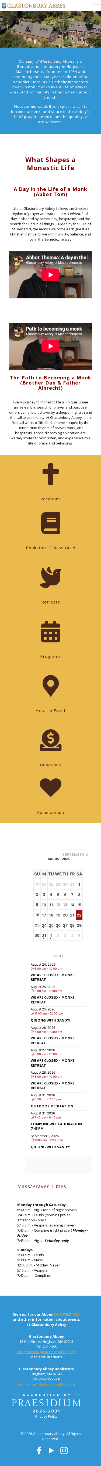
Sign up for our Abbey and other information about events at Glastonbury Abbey (46, 1319)
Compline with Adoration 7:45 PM (56, 1126)
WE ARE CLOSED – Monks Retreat (53, 977)
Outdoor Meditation (52, 1106)
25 (51, 925)
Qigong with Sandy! (50, 1020)
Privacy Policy (46, 1416)
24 (44, 925)
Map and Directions (46, 1356)
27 (65, 925)
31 (44, 935)
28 (72, 925)
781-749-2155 (46, 1346)
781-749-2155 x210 (46, 1379)
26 (58, 925)
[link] (46, 1404)
